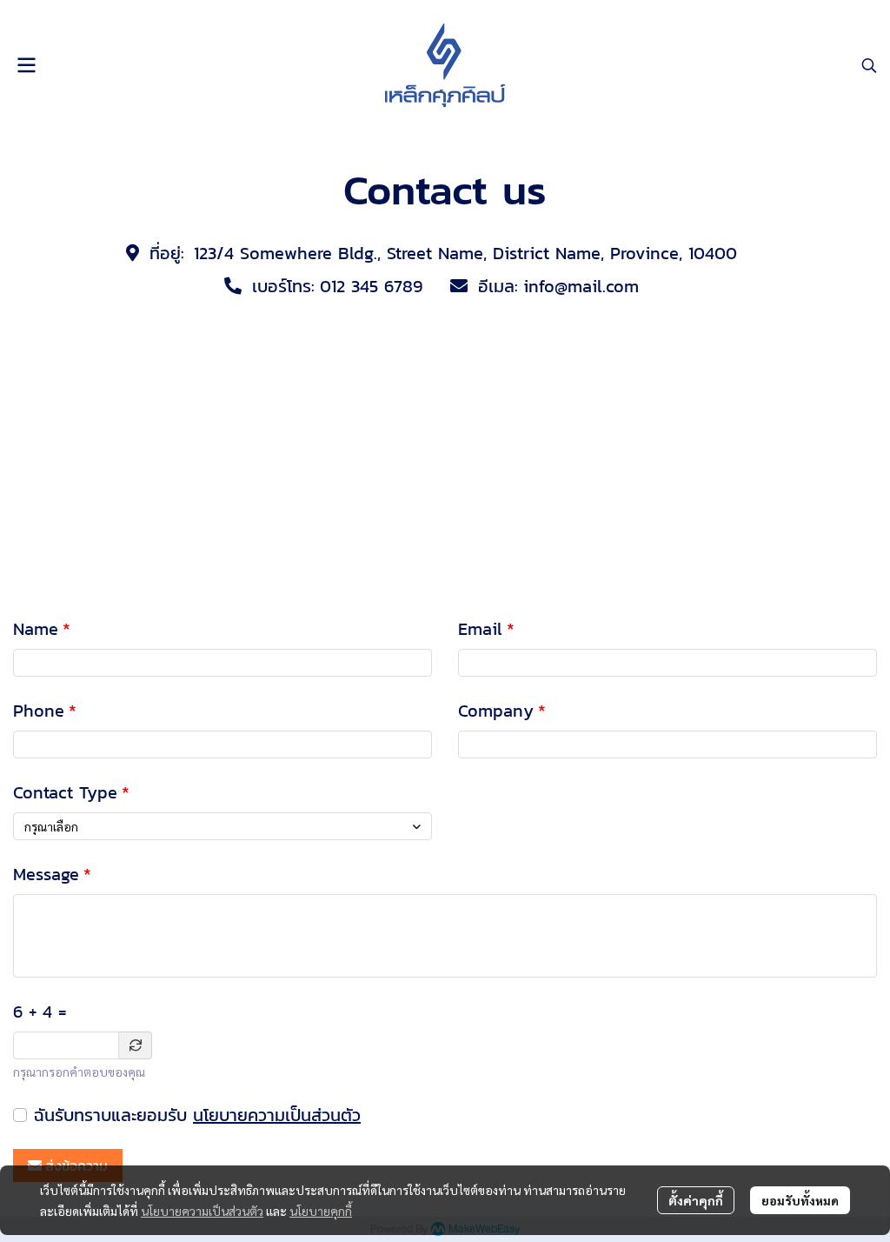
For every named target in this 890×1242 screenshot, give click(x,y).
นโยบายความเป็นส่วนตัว (277, 1115)
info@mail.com (581, 286)
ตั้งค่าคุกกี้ (695, 1200)
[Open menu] (26, 65)
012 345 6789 (371, 286)
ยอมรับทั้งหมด (800, 1200)
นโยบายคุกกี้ (320, 1211)
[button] (869, 65)
